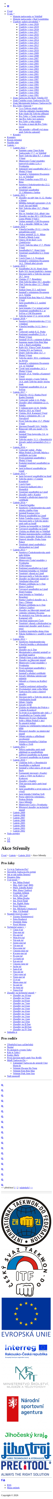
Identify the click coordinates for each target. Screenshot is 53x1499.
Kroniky (17, 134)
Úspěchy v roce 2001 (29, 74)
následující (25, 1187)
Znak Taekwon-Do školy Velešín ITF (30, 98)
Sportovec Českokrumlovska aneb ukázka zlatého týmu (35, 509)
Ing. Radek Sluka (21, 903)
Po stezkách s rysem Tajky (19, 1050)
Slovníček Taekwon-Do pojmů (21, 872)
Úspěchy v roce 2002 (29, 71)
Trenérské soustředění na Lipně (33, 492)
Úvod (9, 11)
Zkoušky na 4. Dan (28, 649)
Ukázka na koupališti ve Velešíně (34, 526)
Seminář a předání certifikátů (32, 673)
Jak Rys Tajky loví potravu (31, 119)
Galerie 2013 (19, 550)
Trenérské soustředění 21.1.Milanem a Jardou (29, 191)
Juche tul (17, 966)
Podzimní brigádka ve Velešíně (33, 571)
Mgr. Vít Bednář (20, 911)
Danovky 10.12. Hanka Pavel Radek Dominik (33, 396)
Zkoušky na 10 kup (22, 995)
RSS (9, 1485)
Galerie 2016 (19, 447)
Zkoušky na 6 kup (21, 1006)
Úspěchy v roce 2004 (29, 66)
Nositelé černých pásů (17, 914)
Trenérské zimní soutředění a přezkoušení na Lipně (32, 545)
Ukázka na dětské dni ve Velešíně (34, 531)
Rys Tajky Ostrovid (22, 106)
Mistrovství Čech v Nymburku (33, 804)
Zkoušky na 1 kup (21, 1019)
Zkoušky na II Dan (22, 1024)
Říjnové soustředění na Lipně (32, 515)
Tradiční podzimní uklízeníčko (33, 686)
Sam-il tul (17, 969)
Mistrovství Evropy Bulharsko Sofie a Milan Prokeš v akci (33, 719)
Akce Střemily (25, 802)
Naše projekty (13, 833)
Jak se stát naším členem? (19, 874)
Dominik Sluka (20, 922)
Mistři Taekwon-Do (16, 1060)
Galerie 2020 (19, 226)
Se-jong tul (18, 987)
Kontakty (11, 137)
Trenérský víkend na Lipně (31, 573)
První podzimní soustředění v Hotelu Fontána (32, 669)
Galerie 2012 (19, 639)
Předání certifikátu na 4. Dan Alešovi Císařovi (32, 606)
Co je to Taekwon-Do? (17, 869)
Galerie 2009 (19, 812)
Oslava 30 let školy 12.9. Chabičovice (30, 241)
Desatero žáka (13, 877)
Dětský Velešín (26, 702)
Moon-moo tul (19, 982)
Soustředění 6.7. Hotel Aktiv (32, 250)
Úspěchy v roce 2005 (29, 63)
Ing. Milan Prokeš (21, 882)
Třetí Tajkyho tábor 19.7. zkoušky (34, 282)
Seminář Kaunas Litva (29, 513)
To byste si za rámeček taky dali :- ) (35, 712)
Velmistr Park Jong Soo (24, 1073)
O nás (10, 14)
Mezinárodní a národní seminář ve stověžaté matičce (34, 653)
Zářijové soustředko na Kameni (33, 754)
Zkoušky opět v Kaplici (30, 494)
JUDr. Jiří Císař (20, 895)
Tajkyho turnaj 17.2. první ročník (34, 316)
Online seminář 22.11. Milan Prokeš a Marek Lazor (32, 235)
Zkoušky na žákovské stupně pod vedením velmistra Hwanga (34, 611)
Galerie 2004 (19, 825)
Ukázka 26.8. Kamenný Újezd (33, 413)
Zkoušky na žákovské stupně (32, 660)
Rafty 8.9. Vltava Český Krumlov (34, 347)
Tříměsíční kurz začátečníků (20, 1044)
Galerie (10, 145)
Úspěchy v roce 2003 (29, 69)
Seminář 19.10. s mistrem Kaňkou (34, 339)
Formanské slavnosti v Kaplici (33, 773)
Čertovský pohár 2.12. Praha (32, 400)
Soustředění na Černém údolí (32, 715)
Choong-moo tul (20, 950)
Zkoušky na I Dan (21, 1021)
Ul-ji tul (16, 979)
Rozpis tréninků (14, 140)
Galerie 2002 (19, 831)
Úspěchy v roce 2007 (29, 58)
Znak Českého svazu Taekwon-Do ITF (31, 100)
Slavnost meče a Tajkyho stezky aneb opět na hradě (34, 522)
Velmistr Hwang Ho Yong (25, 1068)
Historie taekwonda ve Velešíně (27, 16)
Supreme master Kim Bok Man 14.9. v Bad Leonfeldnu (33, 343)
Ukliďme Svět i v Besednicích (33, 762)
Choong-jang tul (20, 964)
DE (8, 841)
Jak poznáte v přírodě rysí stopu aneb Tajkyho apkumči (33, 130)
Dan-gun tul (18, 932)
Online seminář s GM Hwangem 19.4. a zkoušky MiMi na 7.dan (34, 222)
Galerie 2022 (19, 148)
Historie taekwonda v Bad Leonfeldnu (31, 19)
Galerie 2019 (19, 266)
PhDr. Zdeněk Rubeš (23, 887)
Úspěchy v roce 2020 (29, 24)
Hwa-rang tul (19, 948)
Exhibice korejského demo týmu (34, 631)
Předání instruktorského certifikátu (35, 534)
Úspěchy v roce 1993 (29, 90)
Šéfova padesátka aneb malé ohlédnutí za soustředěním (32, 750)
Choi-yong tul (19, 974)
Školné (10, 1047)
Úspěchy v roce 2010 (29, 50)
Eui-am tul (18, 961)
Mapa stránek (13, 1487)
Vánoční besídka (26, 505)
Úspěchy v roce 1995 (29, 84)
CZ (8, 838)
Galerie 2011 (19, 747)
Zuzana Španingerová (23, 916)
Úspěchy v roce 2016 (29, 35)
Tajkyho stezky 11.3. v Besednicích (35, 439)
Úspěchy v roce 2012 (29, 45)
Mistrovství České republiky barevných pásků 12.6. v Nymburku (32, 163)
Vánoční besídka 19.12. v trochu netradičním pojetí (34, 230)
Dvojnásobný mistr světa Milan (33, 689)
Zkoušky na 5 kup (21, 1008)
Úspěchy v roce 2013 (29, 42)
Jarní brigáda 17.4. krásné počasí (34, 308)
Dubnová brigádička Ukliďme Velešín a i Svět (33, 742)
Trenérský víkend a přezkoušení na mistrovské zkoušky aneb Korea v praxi (35, 626)
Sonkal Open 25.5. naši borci (32, 289)
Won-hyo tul (19, 937)
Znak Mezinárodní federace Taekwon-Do (32, 103)
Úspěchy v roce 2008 (29, 56)
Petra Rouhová (20, 919)
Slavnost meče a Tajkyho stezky (34, 576)
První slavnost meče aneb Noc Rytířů (24, 1057)
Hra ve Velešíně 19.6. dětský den (34, 213)
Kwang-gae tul (20, 953)
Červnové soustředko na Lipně (33, 528)
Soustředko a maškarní (29, 765)
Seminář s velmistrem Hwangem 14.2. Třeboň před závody (34, 262)
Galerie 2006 (19, 820)
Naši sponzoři (13, 1076)
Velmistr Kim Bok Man (24, 1071)
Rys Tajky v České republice (32, 116)
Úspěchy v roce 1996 (29, 82)
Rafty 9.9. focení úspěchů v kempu (35, 271)
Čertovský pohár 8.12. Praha (32, 331)
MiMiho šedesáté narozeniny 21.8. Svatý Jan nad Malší (35, 204)
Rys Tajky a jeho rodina (30, 121)
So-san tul (17, 985)
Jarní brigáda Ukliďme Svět (31, 794)
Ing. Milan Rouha (21, 898)
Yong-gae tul (19, 977)
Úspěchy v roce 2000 (29, 77)
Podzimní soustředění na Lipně (33, 568)
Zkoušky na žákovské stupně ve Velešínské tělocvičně (34, 580)
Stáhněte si (12, 1032)
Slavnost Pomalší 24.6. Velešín (33, 426)
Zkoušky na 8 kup (21, 1000)
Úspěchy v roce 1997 (29, 79)
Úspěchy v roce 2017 (29, 32)
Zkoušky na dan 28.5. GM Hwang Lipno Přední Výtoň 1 (35, 217)
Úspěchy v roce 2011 (29, 48)
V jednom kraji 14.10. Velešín (33, 408)
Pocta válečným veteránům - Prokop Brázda (32, 798)
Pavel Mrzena (19, 924)
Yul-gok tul (18, 940)
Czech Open (24, 484)
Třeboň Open (25, 557)
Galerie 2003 (19, 828)
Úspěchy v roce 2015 (29, 37)
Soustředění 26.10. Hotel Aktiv (33, 268)
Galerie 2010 (19, 760)
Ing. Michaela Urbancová (25, 908)
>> (31, 1187)
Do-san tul (18, 935)
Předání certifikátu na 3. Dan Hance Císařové (32, 585)
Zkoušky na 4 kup (21, 1011)
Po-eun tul (18, 956)
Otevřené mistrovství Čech (31, 620)
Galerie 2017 (19, 392)
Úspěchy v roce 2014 (29, 40)
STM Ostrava (25, 565)
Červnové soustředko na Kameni (34, 757)
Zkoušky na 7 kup (21, 1003)
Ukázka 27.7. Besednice (30, 279)
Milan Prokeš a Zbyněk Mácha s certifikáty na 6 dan (34, 453)
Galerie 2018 (19, 318)
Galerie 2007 (19, 817)
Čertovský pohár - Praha (30, 450)
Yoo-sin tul (18, 971)
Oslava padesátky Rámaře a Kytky (35, 536)
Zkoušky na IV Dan (22, 1029)
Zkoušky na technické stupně (21, 993)
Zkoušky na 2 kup (21, 1016)
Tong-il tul (18, 990)
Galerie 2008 (19, 815)
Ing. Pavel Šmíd (20, 901)
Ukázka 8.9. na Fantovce (30, 350)
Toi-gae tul (18, 945)
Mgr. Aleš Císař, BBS (23, 885)
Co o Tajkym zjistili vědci (31, 108)
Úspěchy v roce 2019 (29, 27)
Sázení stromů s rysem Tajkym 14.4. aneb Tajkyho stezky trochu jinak (34, 381)
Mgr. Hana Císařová (22, 890)
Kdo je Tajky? (13, 1052)
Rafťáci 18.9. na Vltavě (30, 410)
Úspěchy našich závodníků (26, 21)
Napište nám (13, 142)
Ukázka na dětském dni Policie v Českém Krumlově (34, 708)
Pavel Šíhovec (19, 906)
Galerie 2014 (19, 502)
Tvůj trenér (12, 880)
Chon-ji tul (18, 929)
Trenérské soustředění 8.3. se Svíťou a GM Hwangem (32, 312)
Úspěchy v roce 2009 (29, 53)
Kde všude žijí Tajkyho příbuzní (34, 113)
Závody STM (25, 705)
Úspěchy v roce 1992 (29, 92)
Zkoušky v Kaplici (27, 781)
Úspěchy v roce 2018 (29, 29)
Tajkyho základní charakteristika (34, 111)
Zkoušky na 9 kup (21, 998)
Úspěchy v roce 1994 (29, 87)
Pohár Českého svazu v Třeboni (34, 518)
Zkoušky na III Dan (22, 1027)
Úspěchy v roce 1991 (29, 95)
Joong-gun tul (19, 943)
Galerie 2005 (19, 823)
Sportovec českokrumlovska (32, 641)
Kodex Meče (13, 1055)
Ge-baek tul (18, 958)
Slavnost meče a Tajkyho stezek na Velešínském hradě (35, 698)
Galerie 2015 (19, 473)
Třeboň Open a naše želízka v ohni (35, 657)
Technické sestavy (16, 927)
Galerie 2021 (19, 195)
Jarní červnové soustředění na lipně (35, 476)
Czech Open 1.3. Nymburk (31, 258)
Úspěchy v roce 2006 (29, 61)
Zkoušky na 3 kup (21, 1014)
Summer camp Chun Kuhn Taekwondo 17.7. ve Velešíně (32, 151)
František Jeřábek (21, 893)
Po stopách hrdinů (27, 723)
